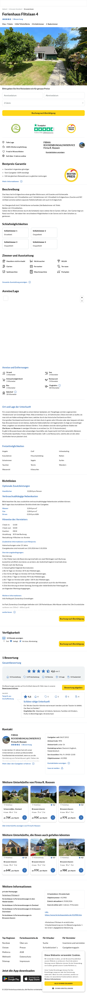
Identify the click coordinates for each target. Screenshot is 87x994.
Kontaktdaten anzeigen (55, 152)
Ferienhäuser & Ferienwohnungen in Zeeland (20, 905)
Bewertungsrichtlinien (10, 688)
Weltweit (6, 956)
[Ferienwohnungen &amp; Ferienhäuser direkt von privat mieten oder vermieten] (4, 3)
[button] (78, 3)
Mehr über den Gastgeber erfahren (16, 763)
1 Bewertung (17, 19)
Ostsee (5, 947)
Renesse (17, 428)
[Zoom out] (82, 300)
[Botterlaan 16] (15, 794)
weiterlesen (7, 612)
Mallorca (6, 952)
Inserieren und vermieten (74, 943)
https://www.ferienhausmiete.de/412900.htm (63, 915)
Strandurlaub (64, 894)
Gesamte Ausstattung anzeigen (14, 282)
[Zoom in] (82, 297)
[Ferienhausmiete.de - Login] (73, 3)
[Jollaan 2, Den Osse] (72, 847)
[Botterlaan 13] (43, 847)
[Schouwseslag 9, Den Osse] (43, 794)
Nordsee (6, 943)
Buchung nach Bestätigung (43, 113)
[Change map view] (5, 298)
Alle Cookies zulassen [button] (63, 983)
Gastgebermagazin (71, 947)
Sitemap (6, 961)
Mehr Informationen (10, 181)
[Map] (43, 328)
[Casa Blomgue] (15, 847)
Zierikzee (6, 428)
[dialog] (63, 971)
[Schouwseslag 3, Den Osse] (72, 794)
